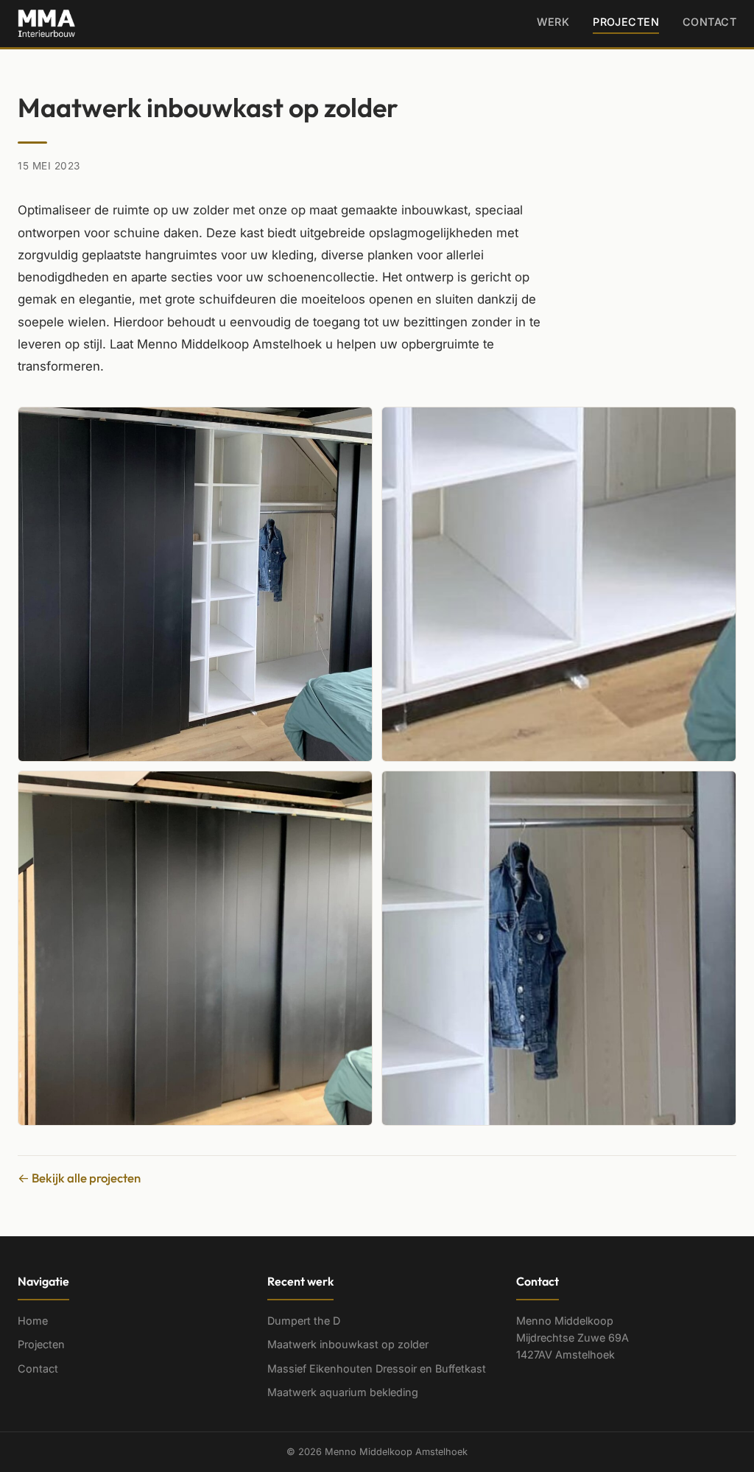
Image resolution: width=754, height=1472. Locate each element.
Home (33, 1320)
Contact (709, 21)
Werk (553, 21)
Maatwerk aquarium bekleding (342, 1392)
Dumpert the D (303, 1320)
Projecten (626, 21)
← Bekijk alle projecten (79, 1177)
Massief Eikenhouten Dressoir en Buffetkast (376, 1368)
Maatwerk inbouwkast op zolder (348, 1344)
